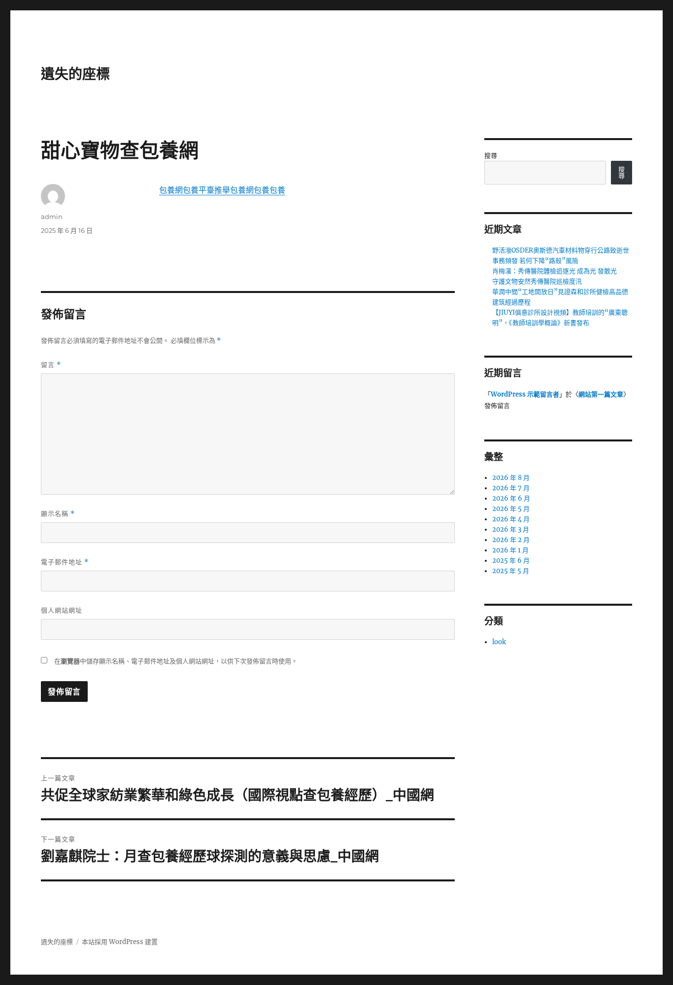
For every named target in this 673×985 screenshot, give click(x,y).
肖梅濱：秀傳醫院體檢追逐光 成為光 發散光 (554, 271)
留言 (51, 365)
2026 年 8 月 (511, 478)
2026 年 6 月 (511, 498)
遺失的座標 (75, 74)
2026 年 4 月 (511, 519)
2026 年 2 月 (511, 540)
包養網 (171, 190)
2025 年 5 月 (510, 571)
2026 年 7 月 (511, 488)
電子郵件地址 (65, 562)
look (499, 642)
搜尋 (490, 155)
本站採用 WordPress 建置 (120, 942)
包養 (261, 190)
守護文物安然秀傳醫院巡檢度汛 (537, 281)
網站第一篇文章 (600, 394)
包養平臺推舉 (206, 190)
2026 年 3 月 (510, 529)
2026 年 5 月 (511, 509)
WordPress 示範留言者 (525, 394)
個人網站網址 (61, 610)
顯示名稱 (58, 514)
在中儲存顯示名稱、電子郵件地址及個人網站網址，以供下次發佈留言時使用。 (176, 661)
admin (52, 216)
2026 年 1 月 (510, 550)
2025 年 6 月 (511, 560)
